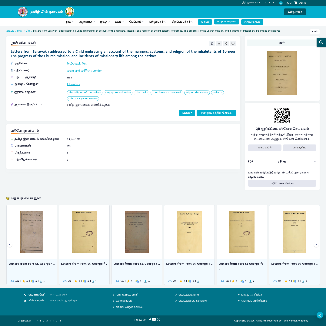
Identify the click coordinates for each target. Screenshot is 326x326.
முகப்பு (205, 22)
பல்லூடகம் (156, 21)
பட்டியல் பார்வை (226, 22)
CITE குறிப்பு (300, 148)
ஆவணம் (86, 21)
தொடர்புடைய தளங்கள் (192, 301)
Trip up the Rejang (197, 92)
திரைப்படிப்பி (253, 3)
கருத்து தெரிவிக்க (251, 295)
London (97, 70)
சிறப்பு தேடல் (252, 22)
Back (315, 31)
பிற (28, 31)
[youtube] (154, 319)
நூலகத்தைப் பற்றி (127, 295)
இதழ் (103, 21)
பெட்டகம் (135, 21)
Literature (73, 84)
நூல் (68, 21)
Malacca (217, 92)
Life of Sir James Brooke (83, 99)
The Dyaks (141, 92)
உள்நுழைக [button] (295, 11)
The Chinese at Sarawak (167, 92)
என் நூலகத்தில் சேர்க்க (216, 112)
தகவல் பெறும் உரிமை (129, 307)
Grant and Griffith (78, 70)
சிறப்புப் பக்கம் (181, 21)
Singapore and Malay (118, 92)
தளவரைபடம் (124, 301)
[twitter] (159, 319)
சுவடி (118, 21)
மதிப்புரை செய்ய (282, 183)
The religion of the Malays (84, 92)
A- (265, 3)
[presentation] (9, 245)
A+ (274, 3)
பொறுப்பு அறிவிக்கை (254, 301)
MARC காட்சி (264, 148)
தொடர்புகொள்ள (188, 295)
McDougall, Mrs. (77, 63)
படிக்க (186, 112)
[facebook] (150, 319)
